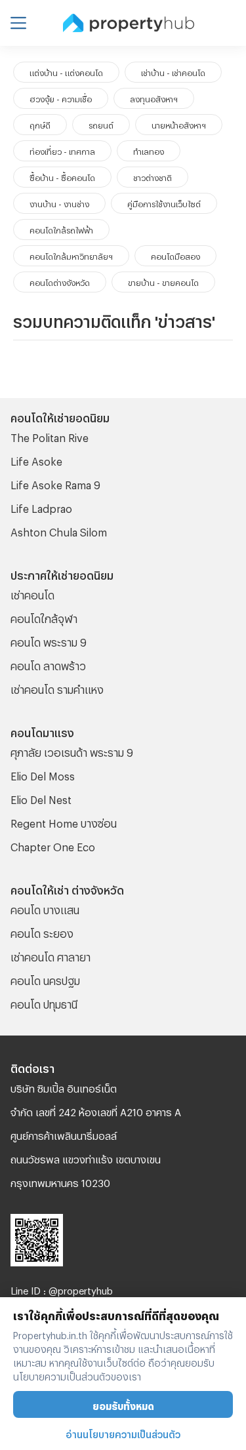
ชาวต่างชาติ (152, 176)
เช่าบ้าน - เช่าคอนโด (173, 71)
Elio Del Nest (41, 798)
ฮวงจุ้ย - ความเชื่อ (61, 97)
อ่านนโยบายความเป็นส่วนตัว (123, 1432)
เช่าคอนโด (32, 593)
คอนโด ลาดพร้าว (48, 664)
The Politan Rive (49, 436)
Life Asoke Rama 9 (55, 483)
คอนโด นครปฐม (45, 979)
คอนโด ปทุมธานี (43, 1002)
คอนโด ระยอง (41, 931)
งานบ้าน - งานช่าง (59, 202)
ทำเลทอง (148, 150)
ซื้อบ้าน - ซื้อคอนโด (62, 176)
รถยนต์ (101, 124)
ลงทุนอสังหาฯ (154, 97)
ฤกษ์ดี (40, 124)
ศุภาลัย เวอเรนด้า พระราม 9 (71, 750)
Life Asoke (36, 459)
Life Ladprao (41, 506)
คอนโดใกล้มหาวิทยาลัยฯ (71, 255)
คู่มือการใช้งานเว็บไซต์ (164, 202)
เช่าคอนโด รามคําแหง (57, 687)
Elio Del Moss (42, 774)
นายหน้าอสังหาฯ (179, 124)
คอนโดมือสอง (175, 255)
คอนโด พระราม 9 (48, 640)
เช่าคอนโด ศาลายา (50, 955)
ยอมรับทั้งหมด (123, 1404)
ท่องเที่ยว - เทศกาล (62, 150)
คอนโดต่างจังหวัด (60, 281)
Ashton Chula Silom (58, 530)
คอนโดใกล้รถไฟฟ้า (61, 229)
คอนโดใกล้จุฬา (43, 617)
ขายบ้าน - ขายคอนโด (163, 281)
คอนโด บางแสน (44, 908)
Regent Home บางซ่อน (63, 821)
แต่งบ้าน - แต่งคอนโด (66, 71)
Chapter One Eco (52, 845)
